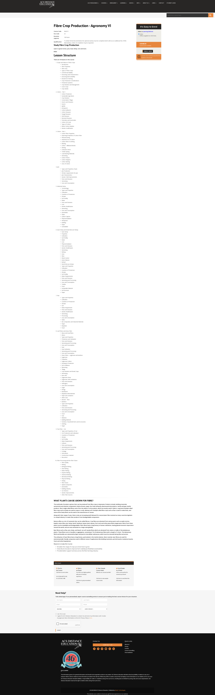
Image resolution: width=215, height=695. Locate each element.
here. (91, 618)
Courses (103, 3)
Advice (131, 3)
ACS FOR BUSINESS (93, 3)
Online (141, 34)
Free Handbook (129, 652)
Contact (161, 3)
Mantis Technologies (120, 690)
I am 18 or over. (61, 614)
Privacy (126, 646)
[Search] (210, 15)
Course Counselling (129, 650)
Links (153, 3)
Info (138, 3)
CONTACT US (107, 645)
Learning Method (148, 31)
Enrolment (113, 3)
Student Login (171, 3)
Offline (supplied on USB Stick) (148, 35)
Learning (123, 3)
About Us (146, 3)
